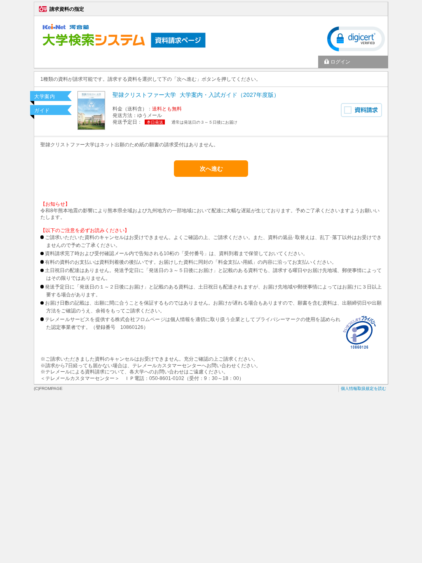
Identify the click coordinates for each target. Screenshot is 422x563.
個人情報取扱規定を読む (363, 388)
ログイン (340, 62)
